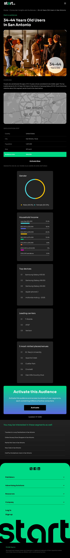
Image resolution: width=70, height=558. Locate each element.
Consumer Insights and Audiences (23, 10)
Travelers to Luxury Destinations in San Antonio (20, 432)
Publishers (9, 477)
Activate (35, 408)
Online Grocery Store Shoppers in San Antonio (19, 437)
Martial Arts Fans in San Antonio (15, 442)
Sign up (9, 514)
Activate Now (35, 161)
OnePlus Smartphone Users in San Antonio (18, 453)
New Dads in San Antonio (13, 448)
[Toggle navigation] (64, 3)
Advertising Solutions (14, 485)
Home (6, 10)
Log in (8, 510)
